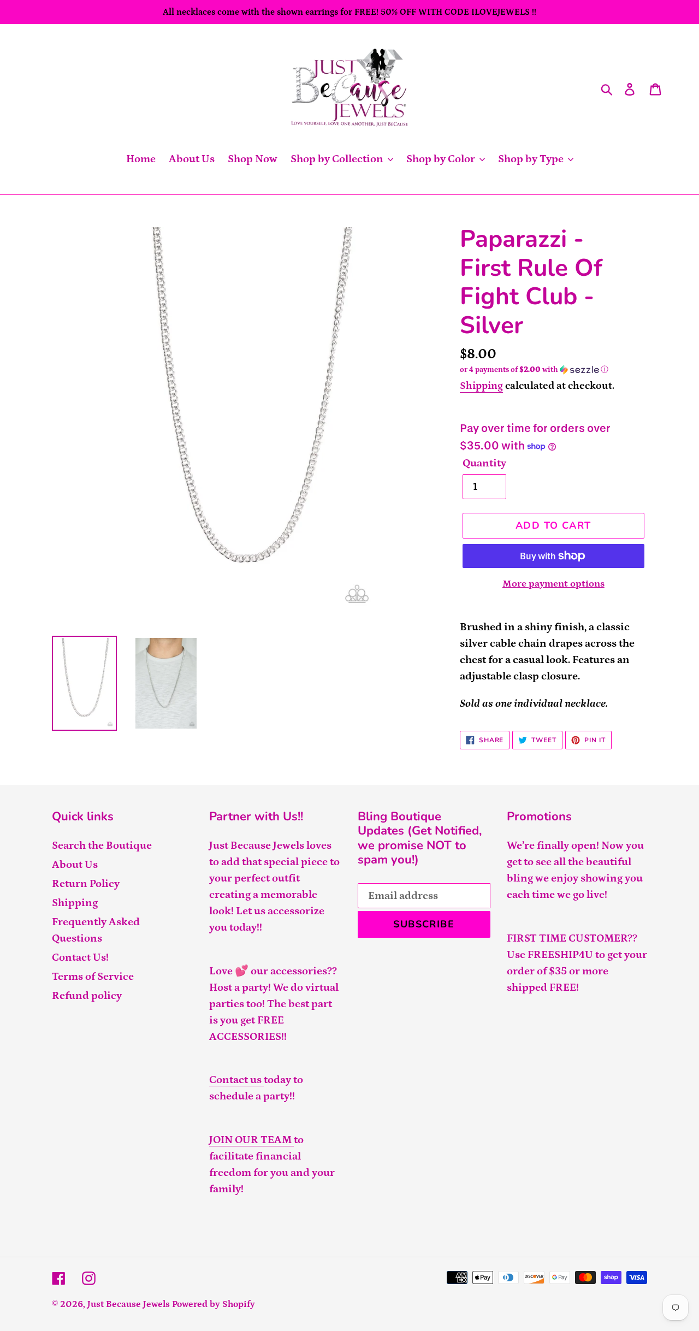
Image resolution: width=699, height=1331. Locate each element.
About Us (75, 865)
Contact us (236, 1080)
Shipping (481, 386)
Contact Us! (80, 957)
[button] (553, 370)
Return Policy (86, 884)
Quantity (484, 463)
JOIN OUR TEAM (251, 1140)
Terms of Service (93, 977)
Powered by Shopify (213, 1304)
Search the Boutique (102, 845)
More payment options (553, 583)
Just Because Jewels (128, 1304)
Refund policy (87, 996)
